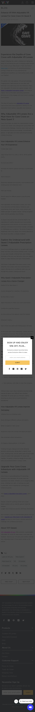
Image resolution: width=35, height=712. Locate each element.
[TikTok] (22, 369)
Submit (17, 362)
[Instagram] (13, 369)
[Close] (32, 337)
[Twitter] (26, 369)
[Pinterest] (17, 369)
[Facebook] (9, 369)
